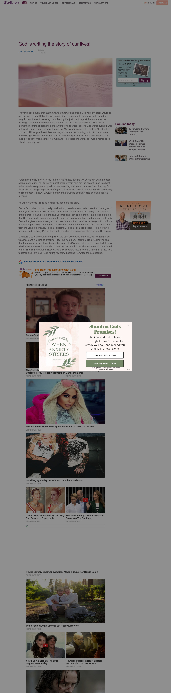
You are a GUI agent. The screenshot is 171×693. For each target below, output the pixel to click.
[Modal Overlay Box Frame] (85, 346)
